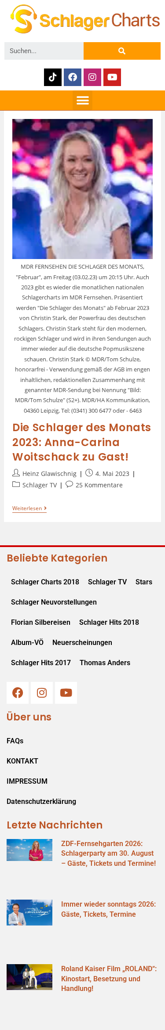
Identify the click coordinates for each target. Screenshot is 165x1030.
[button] (82, 100)
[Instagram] (92, 77)
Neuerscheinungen (82, 642)
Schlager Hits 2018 (109, 622)
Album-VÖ (27, 642)
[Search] (122, 51)
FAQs (15, 741)
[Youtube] (112, 77)
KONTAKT (22, 761)
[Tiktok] (53, 77)
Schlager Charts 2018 (45, 582)
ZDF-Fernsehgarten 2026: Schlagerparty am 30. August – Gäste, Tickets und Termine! (108, 853)
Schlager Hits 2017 (41, 663)
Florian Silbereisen (40, 622)
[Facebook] (72, 77)
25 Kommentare (99, 485)
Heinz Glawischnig (49, 473)
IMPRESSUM (27, 781)
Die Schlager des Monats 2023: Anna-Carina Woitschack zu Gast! (81, 442)
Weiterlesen (29, 508)
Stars (144, 582)
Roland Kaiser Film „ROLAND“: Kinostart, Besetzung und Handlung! (109, 979)
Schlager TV (39, 485)
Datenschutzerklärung (41, 801)
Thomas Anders (105, 663)
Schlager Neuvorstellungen (54, 602)
